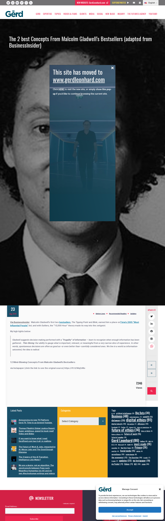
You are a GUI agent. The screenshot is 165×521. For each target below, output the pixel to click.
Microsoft (122, 445)
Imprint (145, 516)
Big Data (142, 413)
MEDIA (91, 13)
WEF (137, 464)
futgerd (132, 427)
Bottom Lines (100, 314)
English (151, 3)
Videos (128, 464)
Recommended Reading (117, 314)
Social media (127, 451)
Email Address (11, 506)
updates (125, 460)
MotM (130, 445)
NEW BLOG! (110, 13)
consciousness (136, 417)
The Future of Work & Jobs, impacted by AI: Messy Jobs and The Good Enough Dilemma (37, 449)
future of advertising (144, 427)
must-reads (142, 444)
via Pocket (117, 464)
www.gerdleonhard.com (79, 79)
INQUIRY (121, 13)
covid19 (148, 417)
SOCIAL (100, 13)
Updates (133, 314)
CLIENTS (83, 13)
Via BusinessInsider (20, 322)
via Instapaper (141, 460)
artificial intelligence (125, 413)
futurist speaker (119, 437)
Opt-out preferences (119, 516)
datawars (118, 420)
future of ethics (126, 430)
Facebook (116, 427)
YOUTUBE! (153, 13)
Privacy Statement (134, 516)
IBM (150, 441)
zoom (145, 464)
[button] (160, 489)
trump (115, 461)
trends (146, 457)
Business (120, 416)
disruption (131, 424)
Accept (130, 510)
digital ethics (139, 420)
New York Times (127, 448)
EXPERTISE (47, 13)
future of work (132, 434)
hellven (143, 441)
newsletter (116, 448)
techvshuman (131, 454)
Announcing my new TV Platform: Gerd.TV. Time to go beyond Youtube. (35, 421)
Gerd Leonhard (125, 440)
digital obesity (119, 424)
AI (113, 413)
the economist (119, 457)
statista (139, 451)
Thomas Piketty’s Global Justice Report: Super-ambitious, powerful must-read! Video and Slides (37, 431)
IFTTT (114, 445)
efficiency (143, 424)
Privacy (141, 447)
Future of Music (117, 434)
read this (115, 451)
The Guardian (135, 457)
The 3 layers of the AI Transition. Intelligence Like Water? (33, 458)
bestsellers (65, 322)
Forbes (124, 427)
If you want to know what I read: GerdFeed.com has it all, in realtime (35, 439)
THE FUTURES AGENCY (136, 13)
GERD (38, 13)
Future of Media (146, 431)
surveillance (118, 454)
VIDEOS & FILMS (70, 13)
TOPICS (58, 13)
